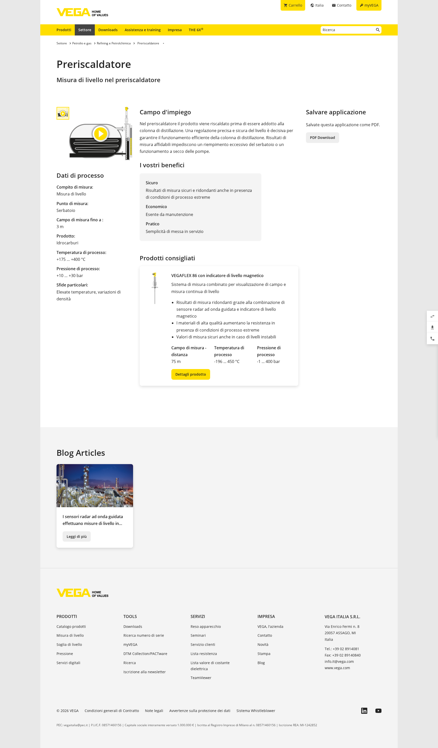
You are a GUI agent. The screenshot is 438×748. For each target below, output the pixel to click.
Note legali (154, 710)
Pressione (65, 653)
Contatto (265, 635)
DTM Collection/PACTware (145, 653)
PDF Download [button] (322, 137)
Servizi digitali (68, 662)
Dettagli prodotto (190, 374)
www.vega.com (337, 667)
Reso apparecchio (206, 626)
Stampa (264, 653)
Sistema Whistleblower (255, 710)
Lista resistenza (204, 653)
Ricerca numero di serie (143, 635)
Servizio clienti (203, 644)
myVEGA (130, 644)
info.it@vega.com (339, 661)
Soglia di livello (69, 644)
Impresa (175, 29)
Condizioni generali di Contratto (112, 710)
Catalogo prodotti (71, 626)
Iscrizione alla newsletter (144, 671)
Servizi (198, 616)
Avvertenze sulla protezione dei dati (199, 710)
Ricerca (129, 662)
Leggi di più (77, 536)
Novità (263, 644)
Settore (84, 29)
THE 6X (196, 29)
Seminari (198, 635)
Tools (130, 616)
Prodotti (64, 29)
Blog (261, 662)
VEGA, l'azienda (270, 626)
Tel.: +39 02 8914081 (342, 648)
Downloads (108, 29)
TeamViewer (201, 677)
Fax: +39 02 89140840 (343, 655)
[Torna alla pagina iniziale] (82, 593)
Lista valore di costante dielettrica (210, 665)
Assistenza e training (143, 29)
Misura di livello (70, 635)
